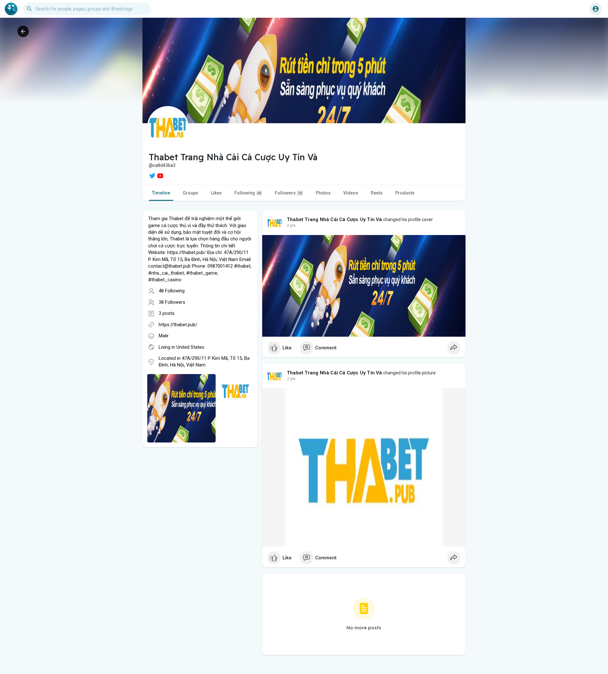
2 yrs (291, 225)
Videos (350, 192)
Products (405, 192)
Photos (323, 192)
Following (247, 192)
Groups (190, 192)
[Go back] (23, 31)
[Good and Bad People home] (11, 9)
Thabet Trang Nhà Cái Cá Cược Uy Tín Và (334, 219)
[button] (596, 9)
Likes (216, 192)
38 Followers (172, 302)
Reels (377, 192)
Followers (288, 192)
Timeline (161, 192)
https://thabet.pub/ (178, 324)
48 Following (172, 291)
